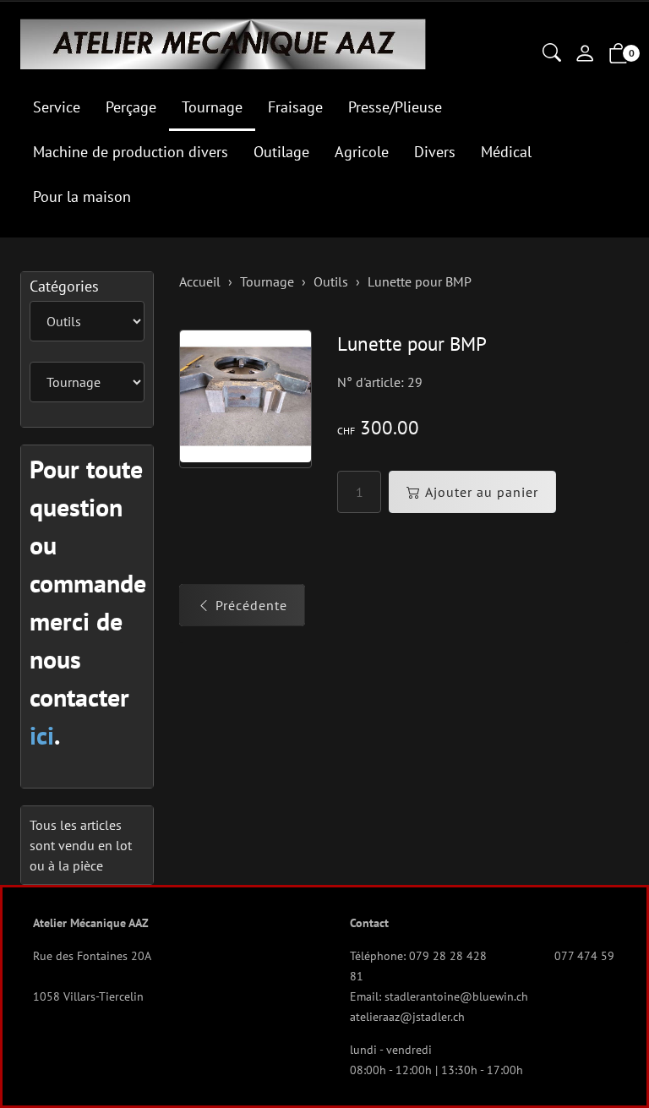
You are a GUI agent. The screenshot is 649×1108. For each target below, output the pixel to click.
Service (56, 107)
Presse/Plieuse (395, 107)
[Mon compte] (585, 55)
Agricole (362, 151)
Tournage (212, 107)
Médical (506, 151)
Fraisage (295, 107)
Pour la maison (82, 196)
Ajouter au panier (481, 491)
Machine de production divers (130, 151)
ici (42, 734)
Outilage (281, 151)
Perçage (131, 107)
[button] (552, 54)
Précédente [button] (251, 605)
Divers (434, 151)
